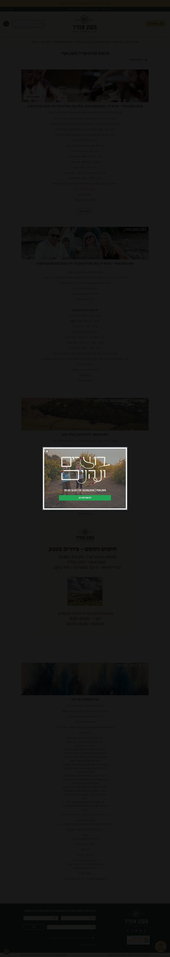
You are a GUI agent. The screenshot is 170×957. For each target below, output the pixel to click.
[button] (47, 451)
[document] (85, 478)
